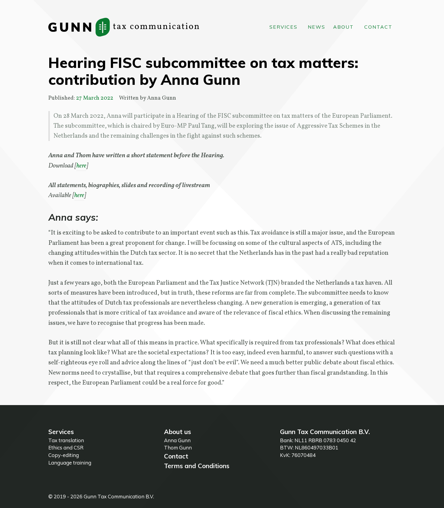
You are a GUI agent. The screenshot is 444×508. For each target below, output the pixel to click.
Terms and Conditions (196, 466)
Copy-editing (63, 455)
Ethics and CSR (65, 447)
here (81, 165)
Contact (176, 456)
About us (177, 432)
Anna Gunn (177, 440)
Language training (69, 462)
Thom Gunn (178, 447)
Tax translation (66, 440)
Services (61, 432)
